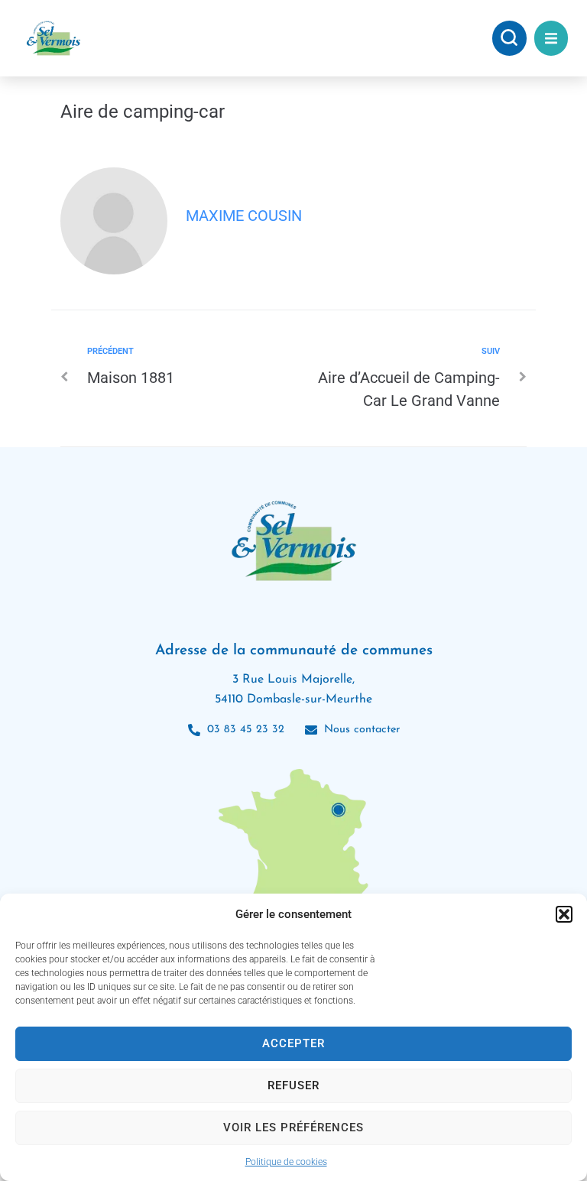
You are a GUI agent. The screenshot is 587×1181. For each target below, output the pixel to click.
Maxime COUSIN (244, 215)
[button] (564, 914)
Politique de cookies (286, 1162)
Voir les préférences (293, 1127)
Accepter (293, 1043)
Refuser (293, 1085)
